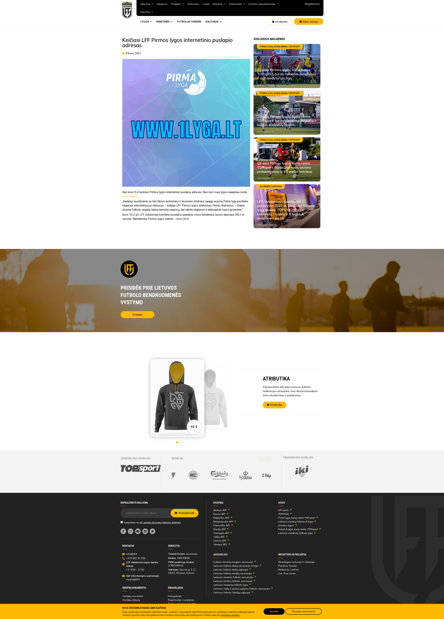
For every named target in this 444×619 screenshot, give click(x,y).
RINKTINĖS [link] (162, 21)
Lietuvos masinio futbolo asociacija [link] (233, 577)
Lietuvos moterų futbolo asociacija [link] (232, 581)
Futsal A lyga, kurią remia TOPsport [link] (298, 529)
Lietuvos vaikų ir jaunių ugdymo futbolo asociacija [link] (241, 588)
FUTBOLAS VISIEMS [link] (189, 21)
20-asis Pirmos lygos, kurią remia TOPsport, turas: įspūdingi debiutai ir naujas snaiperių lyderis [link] (287, 120)
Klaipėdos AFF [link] (221, 517)
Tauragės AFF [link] (221, 533)
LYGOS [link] (144, 21)
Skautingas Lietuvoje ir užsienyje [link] (296, 562)
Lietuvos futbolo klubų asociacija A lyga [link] (235, 565)
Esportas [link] (145, 12)
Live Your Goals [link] (287, 573)
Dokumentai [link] (235, 4)
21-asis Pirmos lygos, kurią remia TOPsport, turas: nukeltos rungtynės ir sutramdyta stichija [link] (286, 74)
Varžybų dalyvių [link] (131, 599)
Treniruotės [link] (193, 4)
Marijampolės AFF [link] (223, 521)
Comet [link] (205, 4)
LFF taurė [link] (283, 510)
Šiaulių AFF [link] (219, 529)
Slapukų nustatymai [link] (303, 611)
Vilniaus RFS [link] (220, 544)
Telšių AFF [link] (219, 536)
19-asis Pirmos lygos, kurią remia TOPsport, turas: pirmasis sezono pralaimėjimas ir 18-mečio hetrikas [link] (284, 167)
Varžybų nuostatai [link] (132, 596)
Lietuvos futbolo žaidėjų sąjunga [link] (231, 592)
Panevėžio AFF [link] (221, 525)
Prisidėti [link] (138, 314)
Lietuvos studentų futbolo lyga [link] (295, 533)
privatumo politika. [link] (230, 615)
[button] (261, 459)
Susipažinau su (152, 522)
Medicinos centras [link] (288, 569)
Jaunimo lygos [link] (286, 525)
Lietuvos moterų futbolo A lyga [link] (295, 521)
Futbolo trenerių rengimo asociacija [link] (233, 562)
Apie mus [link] (145, 4)
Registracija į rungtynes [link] (181, 599)
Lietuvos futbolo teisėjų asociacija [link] (232, 573)
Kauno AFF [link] (219, 514)
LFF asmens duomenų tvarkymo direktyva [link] (160, 522)
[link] (127, 10)
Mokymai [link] (217, 4)
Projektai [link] (176, 4)
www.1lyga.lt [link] (130, 196)
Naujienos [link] (162, 4)
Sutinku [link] (274, 611)
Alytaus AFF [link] (220, 510)
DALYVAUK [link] (212, 21)
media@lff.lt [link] (133, 579)
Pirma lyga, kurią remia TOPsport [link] (296, 517)
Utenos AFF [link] (219, 540)
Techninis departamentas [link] (261, 4)
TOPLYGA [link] (283, 514)
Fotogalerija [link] (175, 596)
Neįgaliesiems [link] (312, 3)
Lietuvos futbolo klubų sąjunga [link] (230, 569)
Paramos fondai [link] (287, 565)
